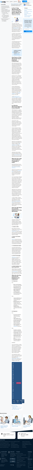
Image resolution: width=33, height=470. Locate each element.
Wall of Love (29, 463)
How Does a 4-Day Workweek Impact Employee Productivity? (5, 6)
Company (11, 1)
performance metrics (17, 154)
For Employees (4, 20)
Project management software (15, 441)
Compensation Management (28, 15)
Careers (29, 456)
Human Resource (15, 405)
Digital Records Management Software (22, 457)
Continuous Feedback (27, 16)
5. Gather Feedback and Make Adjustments (6, 17)
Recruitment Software (20, 453)
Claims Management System (15, 447)
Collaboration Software (20, 460)
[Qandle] (12, 459)
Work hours (13, 239)
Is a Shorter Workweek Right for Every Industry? (6, 8)
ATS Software (26, 12)
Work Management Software (15, 445)
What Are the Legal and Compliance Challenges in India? (6, 9)
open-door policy (15, 271)
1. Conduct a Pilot (5, 12)
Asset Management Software (28, 11)
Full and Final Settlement (14, 444)
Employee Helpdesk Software (21, 465)
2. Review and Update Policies (5, 14)
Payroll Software (19, 456)
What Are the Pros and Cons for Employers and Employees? (6, 19)
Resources (15, 1)
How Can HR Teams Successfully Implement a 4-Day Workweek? (6, 11)
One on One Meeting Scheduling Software (21, 462)
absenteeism (15, 326)
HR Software (14, 406)
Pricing (7, 1)
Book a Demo (28, 31)
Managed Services (19, 2)
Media (29, 457)
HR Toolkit (29, 462)
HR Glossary (29, 460)
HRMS (17, 406)
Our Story (29, 453)
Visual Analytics (19, 466)
